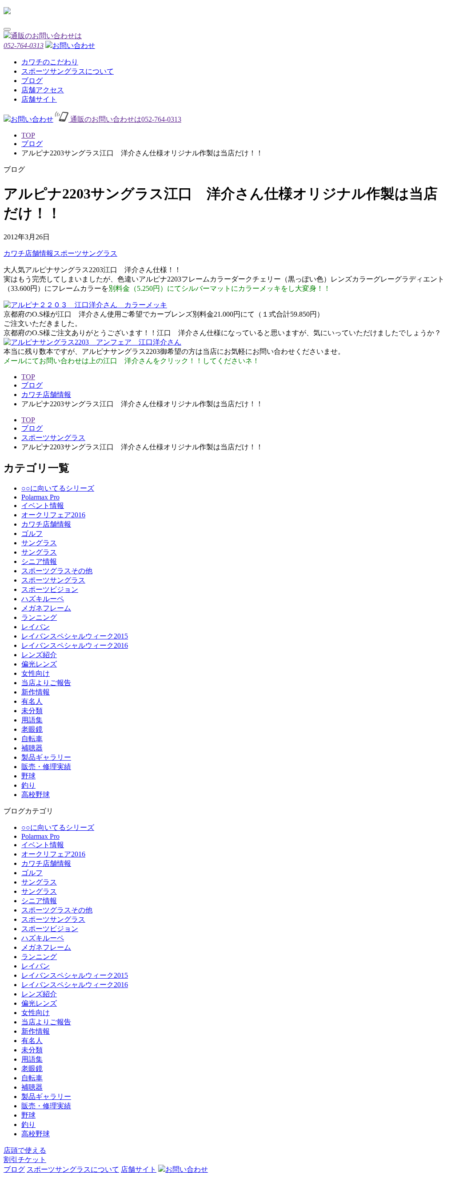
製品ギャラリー (46, 757)
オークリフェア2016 (53, 515)
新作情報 (35, 692)
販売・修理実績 (46, 766)
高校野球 (35, 794)
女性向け (35, 673)
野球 (28, 776)
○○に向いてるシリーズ (57, 488)
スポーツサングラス (85, 253)
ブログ (32, 80)
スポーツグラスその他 (56, 571)
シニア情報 (39, 561)
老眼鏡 (32, 729)
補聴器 (32, 748)
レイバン (35, 627)
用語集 (32, 720)
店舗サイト (39, 99)
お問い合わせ (73, 45)
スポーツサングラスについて (67, 71)
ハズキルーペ (42, 599)
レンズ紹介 (39, 654)
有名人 (32, 701)
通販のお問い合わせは (124, 119)
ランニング (39, 617)
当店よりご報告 (46, 682)
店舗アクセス (42, 90)
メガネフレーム (46, 608)
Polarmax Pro (40, 497)
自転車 (32, 738)
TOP (28, 135)
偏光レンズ (39, 664)
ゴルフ (32, 533)
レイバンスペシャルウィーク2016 (74, 645)
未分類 (32, 710)
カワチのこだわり (49, 62)
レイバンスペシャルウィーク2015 (74, 636)
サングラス (39, 543)
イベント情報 (42, 505)
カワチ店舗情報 (28, 253)
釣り (28, 785)
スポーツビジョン (49, 589)
